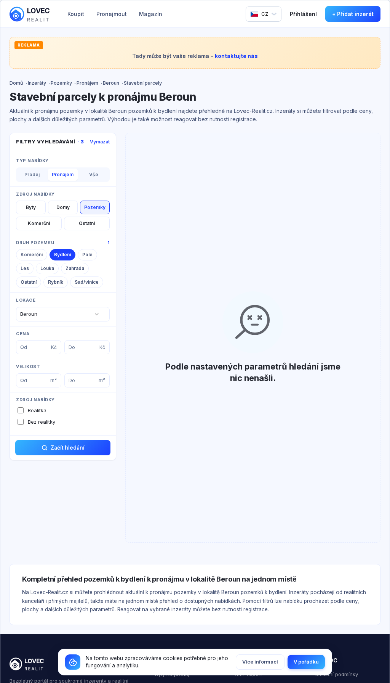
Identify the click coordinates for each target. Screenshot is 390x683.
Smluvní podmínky (336, 674)
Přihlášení (303, 14)
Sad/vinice (87, 282)
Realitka (37, 410)
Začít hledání (68, 448)
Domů (16, 83)
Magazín (150, 14)
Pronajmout (111, 14)
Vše (93, 174)
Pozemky (61, 83)
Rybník (55, 282)
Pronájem (87, 83)
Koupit (75, 14)
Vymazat (100, 142)
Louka (47, 268)
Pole (87, 254)
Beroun (111, 83)
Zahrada (75, 268)
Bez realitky (41, 422)
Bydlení (62, 254)
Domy (63, 207)
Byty (31, 207)
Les (25, 268)
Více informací (260, 662)
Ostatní (87, 223)
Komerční (39, 223)
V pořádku (306, 662)
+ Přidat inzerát (353, 14)
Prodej (32, 174)
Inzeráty (37, 83)
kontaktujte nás (236, 56)
